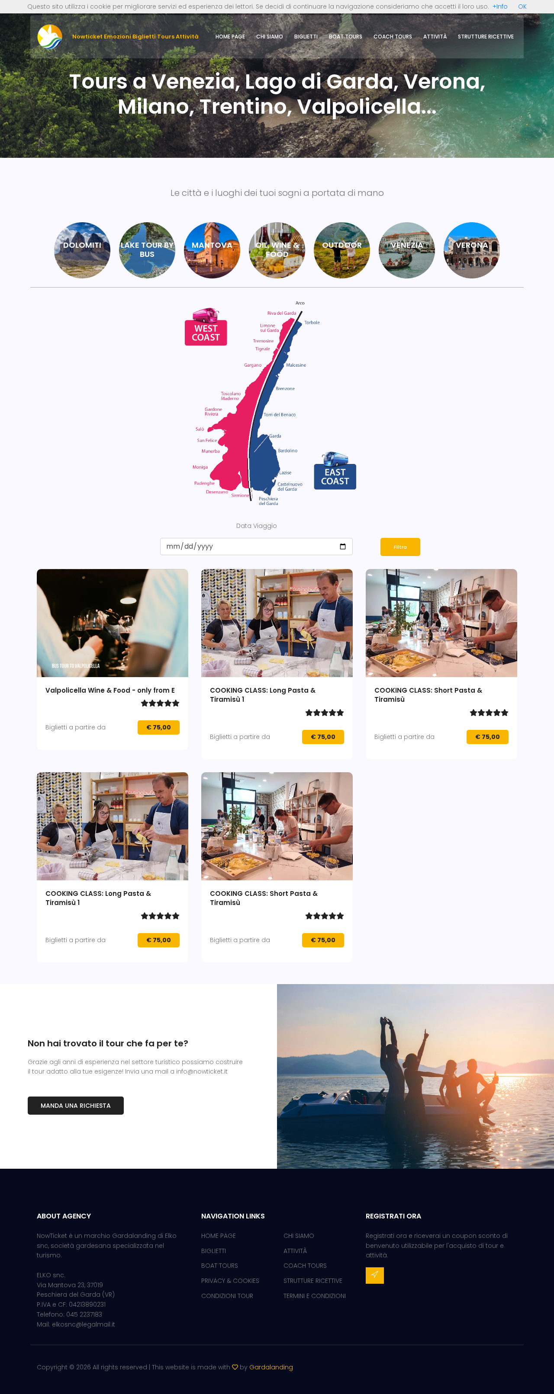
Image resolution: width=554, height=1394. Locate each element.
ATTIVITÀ (435, 36)
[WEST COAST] (242, 404)
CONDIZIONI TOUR (227, 1296)
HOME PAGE (230, 36)
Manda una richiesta (76, 1105)
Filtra (400, 547)
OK (522, 6)
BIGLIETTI (306, 36)
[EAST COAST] (343, 404)
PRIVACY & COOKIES (230, 1280)
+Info (500, 6)
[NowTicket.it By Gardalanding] (50, 36)
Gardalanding (271, 1367)
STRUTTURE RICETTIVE (486, 36)
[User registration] (375, 1275)
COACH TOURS (393, 36)
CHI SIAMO (269, 36)
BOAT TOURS (345, 36)
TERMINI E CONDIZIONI (314, 1296)
